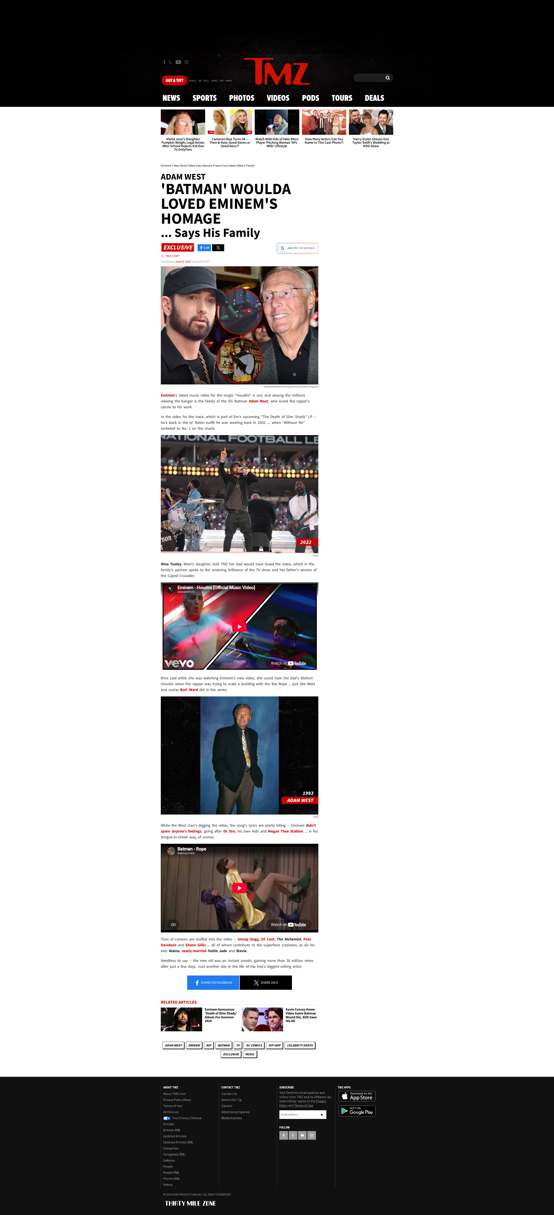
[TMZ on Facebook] (164, 62)
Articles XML (172, 1130)
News (171, 98)
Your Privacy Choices (186, 1118)
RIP (208, 1045)
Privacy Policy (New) (177, 1100)
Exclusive (231, 1054)
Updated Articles (175, 1136)
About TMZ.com (174, 1094)
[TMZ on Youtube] (178, 62)
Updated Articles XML (178, 1142)
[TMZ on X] (171, 62)
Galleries (169, 1160)
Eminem (194, 1045)
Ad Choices (171, 1112)
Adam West (173, 1045)
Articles (168, 1124)
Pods (310, 98)
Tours (342, 98)
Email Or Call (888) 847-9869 (210, 80)
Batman (224, 1045)
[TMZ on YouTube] (302, 1135)
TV (238, 1045)
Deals (374, 98)
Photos (241, 98)
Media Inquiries (231, 1118)
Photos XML (171, 1178)
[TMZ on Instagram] (186, 62)
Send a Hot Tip (231, 1100)
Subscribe (322, 1114)
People (168, 1166)
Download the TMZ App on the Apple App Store (357, 1096)
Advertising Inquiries (235, 1112)
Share (216, 982)
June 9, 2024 (183, 261)
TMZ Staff (172, 256)
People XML (171, 1172)
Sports (205, 98)
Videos (278, 98)
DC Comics (254, 1045)
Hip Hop (274, 1045)
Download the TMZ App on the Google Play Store (357, 1111)
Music (249, 1054)
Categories (171, 1148)
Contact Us (229, 1094)
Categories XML (174, 1154)
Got (174, 81)
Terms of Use (172, 1106)
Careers (226, 1106)
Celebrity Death (300, 1045)
